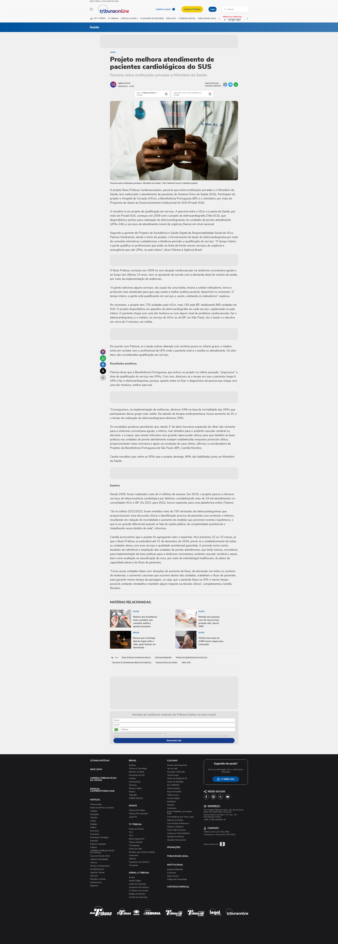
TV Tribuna (113, 18)
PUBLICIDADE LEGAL (177, 856)
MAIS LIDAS (96, 769)
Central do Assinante (138, 897)
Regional (94, 886)
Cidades (93, 811)
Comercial (171, 873)
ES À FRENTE (173, 785)
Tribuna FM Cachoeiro (138, 814)
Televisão (133, 795)
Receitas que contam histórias (142, 852)
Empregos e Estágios (99, 837)
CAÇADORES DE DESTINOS (152, 18)
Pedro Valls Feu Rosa (176, 830)
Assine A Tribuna (192, 9)
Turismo (93, 863)
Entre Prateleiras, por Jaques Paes (179, 813)
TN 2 (131, 836)
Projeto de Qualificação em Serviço (191, 657)
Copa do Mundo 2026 (100, 856)
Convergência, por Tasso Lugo (180, 817)
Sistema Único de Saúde (166, 662)
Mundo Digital (173, 798)
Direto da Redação (175, 782)
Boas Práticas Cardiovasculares (136, 657)
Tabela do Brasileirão (99, 859)
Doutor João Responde (177, 765)
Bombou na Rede (136, 772)
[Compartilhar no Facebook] (103, 364)
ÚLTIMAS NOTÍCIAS (99, 760)
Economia (94, 831)
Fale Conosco (173, 876)
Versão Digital (135, 881)
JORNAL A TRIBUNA (139, 872)
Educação (94, 814)
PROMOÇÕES (173, 847)
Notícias (132, 765)
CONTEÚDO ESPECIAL (178, 886)
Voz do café (172, 769)
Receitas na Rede (97, 879)
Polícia (93, 821)
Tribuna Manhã (135, 842)
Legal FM (133, 817)
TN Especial (134, 846)
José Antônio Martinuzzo (178, 823)
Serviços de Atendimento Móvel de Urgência (131, 662)
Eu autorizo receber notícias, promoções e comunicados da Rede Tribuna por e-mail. (140, 733)
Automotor (133, 855)
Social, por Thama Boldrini (178, 833)
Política (93, 828)
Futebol (93, 847)
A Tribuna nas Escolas (138, 891)
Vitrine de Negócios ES (177, 778)
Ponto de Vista (135, 849)
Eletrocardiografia (163, 657)
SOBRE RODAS (136, 798)
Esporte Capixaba (98, 844)
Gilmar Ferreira (173, 788)
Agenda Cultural (97, 873)
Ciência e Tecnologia (138, 769)
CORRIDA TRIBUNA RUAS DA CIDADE (103, 779)
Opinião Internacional (176, 840)
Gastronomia (95, 882)
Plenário (170, 805)
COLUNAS (172, 760)
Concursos (94, 834)
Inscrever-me (174, 740)
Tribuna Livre (173, 795)
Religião (93, 824)
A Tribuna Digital (187, 18)
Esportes (94, 841)
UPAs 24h (186, 662)
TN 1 (131, 832)
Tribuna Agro (96, 804)
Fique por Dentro (136, 829)
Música (132, 792)
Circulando (133, 865)
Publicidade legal (207, 18)
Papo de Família (174, 792)
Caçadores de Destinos (139, 862)
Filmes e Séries (135, 788)
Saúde (113, 52)
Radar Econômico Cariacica (102, 808)
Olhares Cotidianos (175, 827)
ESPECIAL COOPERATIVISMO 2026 (102, 789)
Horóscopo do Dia (136, 775)
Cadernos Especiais (137, 884)
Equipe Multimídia (175, 869)
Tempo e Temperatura (100, 866)
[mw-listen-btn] (103, 352)
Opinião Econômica (175, 837)
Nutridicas (171, 802)
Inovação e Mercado (176, 772)
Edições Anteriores (137, 894)
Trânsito (93, 818)
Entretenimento (97, 869)
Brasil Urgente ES (136, 839)
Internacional (134, 782)
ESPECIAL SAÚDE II (129, 18)
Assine (132, 877)
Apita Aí (132, 859)
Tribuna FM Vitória (137, 810)
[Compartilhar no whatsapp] (103, 358)
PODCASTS (171, 18)
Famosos (94, 876)
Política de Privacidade (177, 879)
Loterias (132, 778)
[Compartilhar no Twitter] (103, 371)
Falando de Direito (175, 820)
